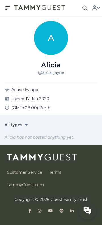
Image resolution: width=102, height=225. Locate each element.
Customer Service (24, 172)
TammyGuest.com (25, 184)
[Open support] (87, 210)
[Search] (85, 8)
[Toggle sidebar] (7, 8)
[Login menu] (96, 8)
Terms (55, 172)
